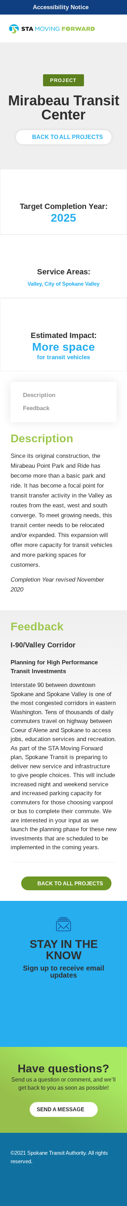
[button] (63, 7)
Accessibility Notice (61, 7)
